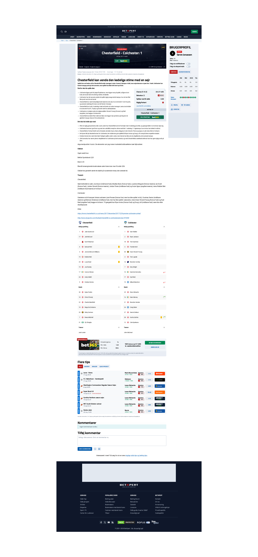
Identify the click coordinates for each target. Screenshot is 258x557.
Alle (80, 366)
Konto (194, 32)
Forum (123, 37)
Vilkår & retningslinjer (162, 507)
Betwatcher (150, 37)
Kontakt (157, 499)
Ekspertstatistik (184, 72)
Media (186, 37)
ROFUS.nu (126, 27)
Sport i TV (140, 37)
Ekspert (87, 366)
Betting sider (109, 499)
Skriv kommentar (85, 449)
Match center (82, 46)
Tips (67, 40)
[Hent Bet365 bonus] (89, 345)
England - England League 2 (92, 67)
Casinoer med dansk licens (113, 510)
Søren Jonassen (87, 72)
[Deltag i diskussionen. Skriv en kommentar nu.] (122, 440)
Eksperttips (81, 37)
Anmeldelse (155, 347)
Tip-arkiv (187, 105)
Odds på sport (84, 501)
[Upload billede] (99, 449)
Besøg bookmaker (155, 343)
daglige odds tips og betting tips (136, 455)
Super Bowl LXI (88, 391)
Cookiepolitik (159, 513)
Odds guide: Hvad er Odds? (139, 510)
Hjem (62, 40)
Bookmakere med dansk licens (115, 507)
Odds (89, 37)
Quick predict (104, 366)
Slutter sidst (87, 410)
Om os (157, 501)
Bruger (94, 366)
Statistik (160, 37)
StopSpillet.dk (147, 27)
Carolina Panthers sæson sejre (93, 397)
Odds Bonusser (110, 501)
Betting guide (169, 37)
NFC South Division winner (92, 404)
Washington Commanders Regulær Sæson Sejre (99, 385)
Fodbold (81, 67)
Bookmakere (97, 37)
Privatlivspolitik (160, 510)
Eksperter (83, 507)
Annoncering (159, 504)
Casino (179, 37)
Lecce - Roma (87, 372)
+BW (163, 47)
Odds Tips (83, 499)
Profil (175, 105)
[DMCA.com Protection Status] (126, 522)
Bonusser (107, 37)
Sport (72, 37)
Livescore (131, 37)
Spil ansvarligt (112, 27)
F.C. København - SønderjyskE (93, 379)
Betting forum (134, 499)
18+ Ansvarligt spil (137, 528)
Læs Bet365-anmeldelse (143, 106)
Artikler (116, 37)
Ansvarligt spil (134, 513)
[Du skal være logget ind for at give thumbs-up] (115, 72)
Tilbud (107, 513)
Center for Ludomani (87, 513)
